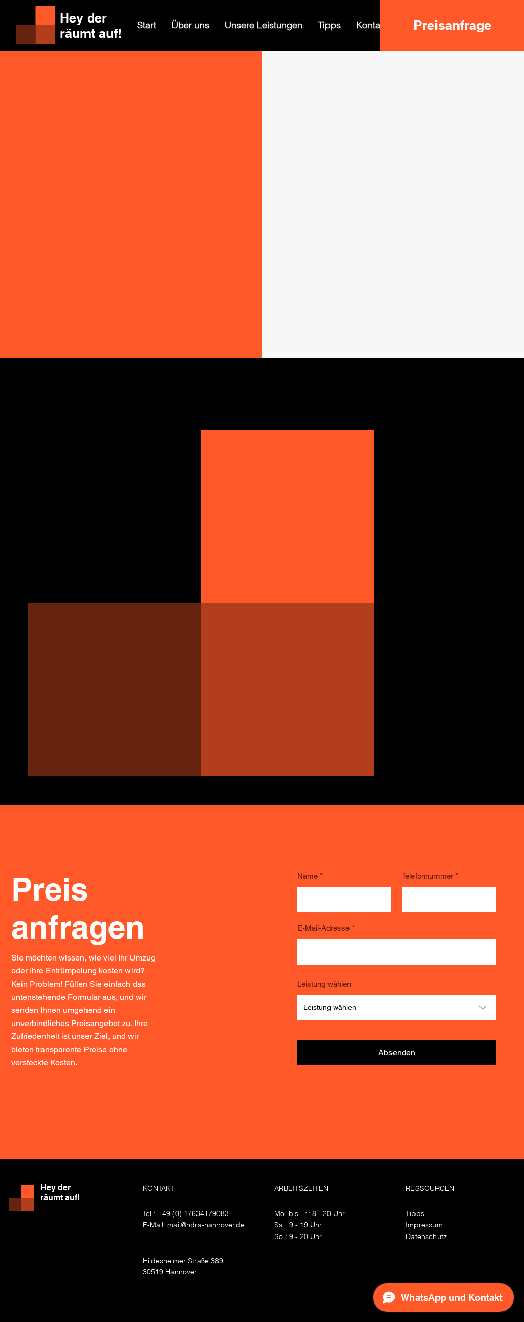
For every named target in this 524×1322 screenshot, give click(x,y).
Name (307, 876)
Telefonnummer (427, 876)
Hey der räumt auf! (60, 1192)
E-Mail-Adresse (323, 928)
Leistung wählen (324, 984)
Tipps (415, 1213)
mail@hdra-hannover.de (206, 1224)
